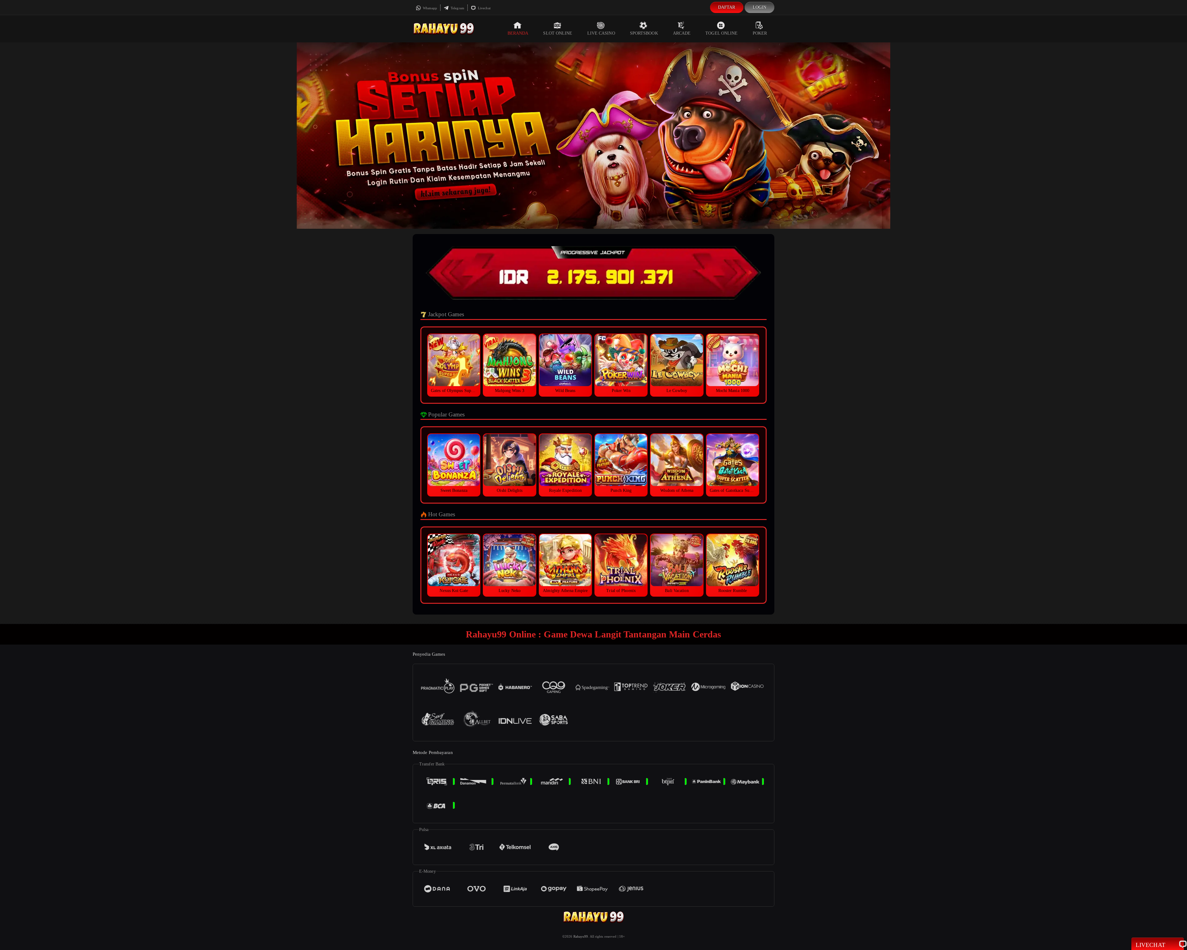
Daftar (726, 7)
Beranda (518, 33)
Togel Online (721, 33)
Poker (760, 33)
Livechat (484, 8)
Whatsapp (429, 8)
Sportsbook (644, 33)
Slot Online (557, 33)
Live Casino (601, 33)
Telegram (457, 8)
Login (760, 7)
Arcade (682, 33)
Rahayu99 (580, 936)
